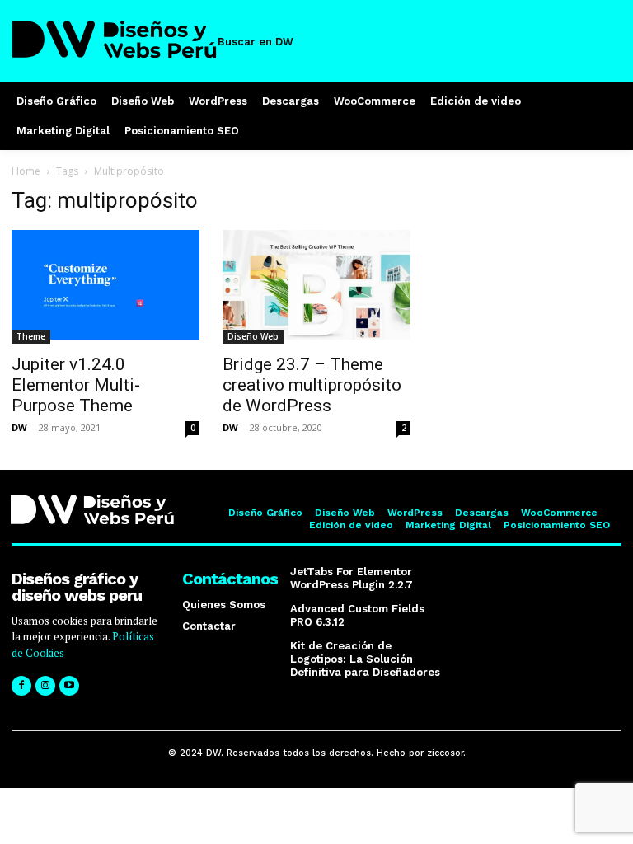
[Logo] (115, 39)
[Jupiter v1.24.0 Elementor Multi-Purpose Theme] (105, 287)
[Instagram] (45, 686)
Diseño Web (253, 336)
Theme (30, 336)
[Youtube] (69, 686)
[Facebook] (21, 686)
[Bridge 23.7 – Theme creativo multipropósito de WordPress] (316, 287)
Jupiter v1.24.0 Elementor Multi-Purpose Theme (76, 384)
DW (19, 427)
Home (26, 171)
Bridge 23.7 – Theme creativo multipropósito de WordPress (312, 384)
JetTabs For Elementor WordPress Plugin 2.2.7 (351, 578)
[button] (265, 42)
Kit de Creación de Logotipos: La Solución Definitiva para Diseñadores (365, 659)
